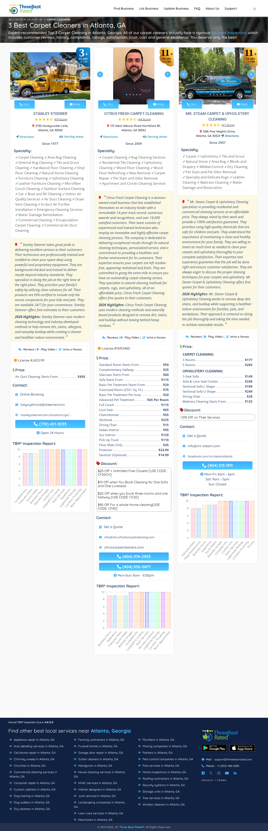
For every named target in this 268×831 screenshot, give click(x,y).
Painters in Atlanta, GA (157, 753)
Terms (222, 780)
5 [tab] (56, 94)
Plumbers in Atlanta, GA (158, 740)
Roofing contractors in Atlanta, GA (165, 778)
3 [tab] (49, 94)
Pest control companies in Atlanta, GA (167, 759)
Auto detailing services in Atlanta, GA (38, 746)
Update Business (176, 8)
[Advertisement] (134, 688)
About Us (212, 8)
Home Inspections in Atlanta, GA (164, 772)
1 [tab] (43, 94)
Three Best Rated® (131, 827)
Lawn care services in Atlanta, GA (100, 813)
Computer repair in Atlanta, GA (34, 783)
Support (231, 8)
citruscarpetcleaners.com (124, 547)
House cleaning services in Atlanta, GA (99, 774)
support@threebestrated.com (233, 759)
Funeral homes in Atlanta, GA (97, 746)
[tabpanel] (50, 75)
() (60, 119)
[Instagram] (218, 773)
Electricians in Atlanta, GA (94, 820)
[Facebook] (203, 773)
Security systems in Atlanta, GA (163, 785)
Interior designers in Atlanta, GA (99, 789)
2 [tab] (46, 94)
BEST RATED (16, 19)
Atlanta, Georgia (111, 731)
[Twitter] (211, 773)
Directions (26, 137)
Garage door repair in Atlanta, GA (100, 753)
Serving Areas (74, 137)
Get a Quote (113, 527)
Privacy (208, 780)
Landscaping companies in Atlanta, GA (99, 804)
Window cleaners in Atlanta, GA (163, 804)
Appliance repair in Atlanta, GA (33, 740)
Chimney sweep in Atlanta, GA (33, 759)
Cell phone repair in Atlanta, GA (34, 753)
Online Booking (32, 394)
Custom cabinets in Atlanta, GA (34, 789)
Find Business (124, 8)
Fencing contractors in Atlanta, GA (100, 740)
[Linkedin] (235, 773)
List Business (148, 8)
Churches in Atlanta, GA (29, 765)
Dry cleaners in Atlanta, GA (31, 809)
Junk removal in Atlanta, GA (96, 796)
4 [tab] (53, 94)
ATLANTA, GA (35, 19)
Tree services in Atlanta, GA (160, 798)
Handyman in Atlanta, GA (94, 765)
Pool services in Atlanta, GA (160, 765)
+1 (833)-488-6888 (228, 765)
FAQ (197, 8)
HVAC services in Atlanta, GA (97, 783)
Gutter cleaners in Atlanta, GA (97, 759)
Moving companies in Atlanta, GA (164, 746)
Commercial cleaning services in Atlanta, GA (33, 774)
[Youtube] (227, 773)
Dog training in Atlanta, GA (31, 796)
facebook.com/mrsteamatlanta (210, 456)
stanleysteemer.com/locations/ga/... (46, 415)
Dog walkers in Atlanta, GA (31, 802)
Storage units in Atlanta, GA (161, 791)
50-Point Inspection (228, 32)
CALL (26, 104)
